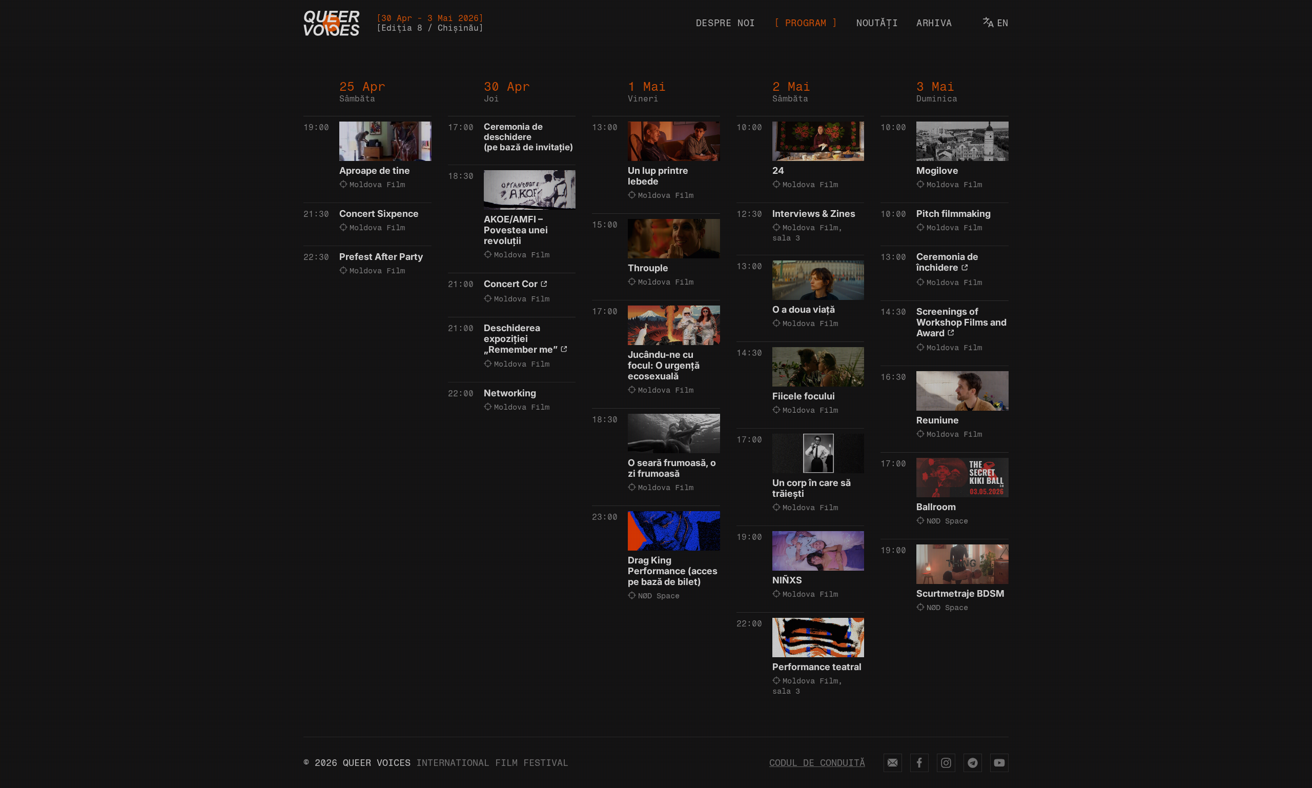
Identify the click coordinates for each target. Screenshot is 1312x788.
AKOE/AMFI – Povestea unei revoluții (516, 230)
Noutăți (877, 23)
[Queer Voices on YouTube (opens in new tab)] (999, 763)
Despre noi (725, 23)
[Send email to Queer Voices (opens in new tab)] (893, 763)
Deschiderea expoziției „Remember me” (521, 338)
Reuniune (937, 420)
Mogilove (937, 170)
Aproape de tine (374, 170)
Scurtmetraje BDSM (960, 593)
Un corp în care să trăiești (811, 488)
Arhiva (934, 23)
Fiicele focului (803, 396)
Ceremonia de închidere (947, 262)
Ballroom (936, 506)
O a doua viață (803, 309)
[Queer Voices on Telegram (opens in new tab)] (972, 763)
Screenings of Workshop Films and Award (961, 322)
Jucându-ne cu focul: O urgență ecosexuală (664, 365)
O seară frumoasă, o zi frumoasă (672, 468)
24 (778, 170)
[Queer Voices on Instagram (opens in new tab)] (946, 763)
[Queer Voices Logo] (331, 23)
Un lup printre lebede (658, 176)
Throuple (648, 267)
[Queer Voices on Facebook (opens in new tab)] (919, 763)
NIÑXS (787, 580)
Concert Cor (511, 283)
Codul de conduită (817, 763)
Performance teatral (817, 666)
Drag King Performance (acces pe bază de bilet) (672, 571)
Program (806, 23)
